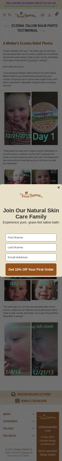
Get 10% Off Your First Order (30, 269)
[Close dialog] (58, 187)
